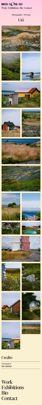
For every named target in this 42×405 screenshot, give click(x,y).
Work (4, 7)
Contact (28, 7)
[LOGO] (12, 4)
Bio (21, 7)
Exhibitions (13, 7)
